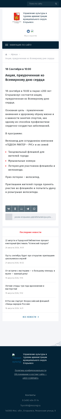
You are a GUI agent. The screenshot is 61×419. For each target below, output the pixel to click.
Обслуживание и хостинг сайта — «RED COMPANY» (30, 376)
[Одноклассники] (15, 209)
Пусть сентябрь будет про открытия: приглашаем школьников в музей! (29, 257)
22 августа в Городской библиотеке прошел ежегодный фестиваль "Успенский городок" (27, 242)
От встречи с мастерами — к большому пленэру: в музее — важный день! (30, 272)
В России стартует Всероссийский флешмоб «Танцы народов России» (27, 302)
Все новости (29, 317)
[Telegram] (27, 209)
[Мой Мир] (21, 209)
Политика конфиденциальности (30, 370)
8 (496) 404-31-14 (30, 400)
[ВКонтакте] (8, 209)
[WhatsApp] (34, 209)
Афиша (14, 54)
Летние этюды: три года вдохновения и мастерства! (24, 287)
